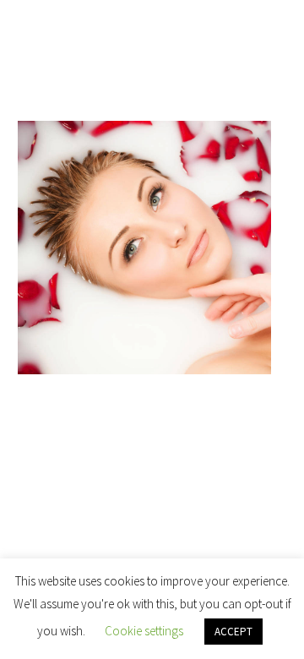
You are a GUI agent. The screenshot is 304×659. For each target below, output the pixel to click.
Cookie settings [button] (144, 631)
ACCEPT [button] (233, 631)
